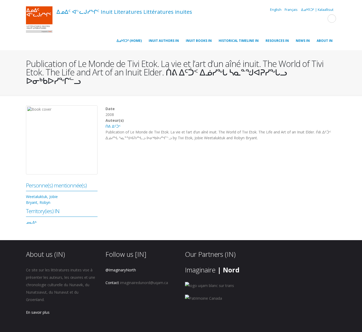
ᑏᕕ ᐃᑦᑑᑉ (113, 126)
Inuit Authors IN (164, 40)
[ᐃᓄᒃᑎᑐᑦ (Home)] (39, 20)
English (275, 9)
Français (291, 9)
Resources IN (277, 40)
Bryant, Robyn (38, 202)
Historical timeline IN (239, 40)
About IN (325, 40)
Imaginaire (212, 269)
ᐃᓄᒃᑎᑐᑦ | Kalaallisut (317, 9)
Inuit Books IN (199, 40)
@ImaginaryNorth (120, 269)
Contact (112, 282)
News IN (303, 40)
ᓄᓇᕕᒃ (31, 222)
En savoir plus (38, 312)
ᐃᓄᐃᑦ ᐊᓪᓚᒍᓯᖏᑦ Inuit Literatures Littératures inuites (124, 11)
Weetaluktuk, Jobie (42, 196)
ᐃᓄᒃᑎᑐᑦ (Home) (129, 40)
